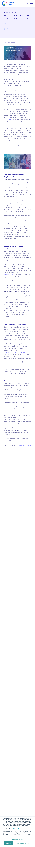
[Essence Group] (11, 3)
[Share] (5, 23)
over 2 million (7, 119)
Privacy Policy (15, 828)
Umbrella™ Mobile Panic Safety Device (14, 352)
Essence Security (19, 441)
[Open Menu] (31, 3)
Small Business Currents (24, 445)
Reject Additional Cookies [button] (22, 843)
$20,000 (19, 226)
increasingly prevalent (10, 275)
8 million (12, 109)
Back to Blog (12, 29)
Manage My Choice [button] (17, 839)
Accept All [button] (8, 843)
